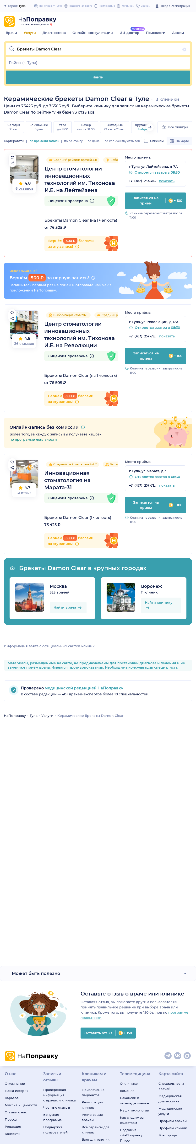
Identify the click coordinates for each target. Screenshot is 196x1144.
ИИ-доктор (129, 33)
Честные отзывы (56, 1107)
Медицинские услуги (170, 1111)
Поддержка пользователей (55, 1129)
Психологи (155, 33)
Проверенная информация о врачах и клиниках (59, 1095)
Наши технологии (134, 1110)
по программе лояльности (33, 439)
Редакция (13, 1126)
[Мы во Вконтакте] (178, 1056)
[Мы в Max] (187, 1056)
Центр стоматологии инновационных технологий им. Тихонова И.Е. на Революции (79, 335)
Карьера (12, 1098)
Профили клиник (172, 1128)
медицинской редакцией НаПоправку (83, 688)
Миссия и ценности (21, 1105)
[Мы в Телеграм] (168, 1056)
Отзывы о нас (16, 1112)
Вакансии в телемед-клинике (134, 1100)
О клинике (129, 1083)
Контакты (12, 1134)
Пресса (11, 1119)
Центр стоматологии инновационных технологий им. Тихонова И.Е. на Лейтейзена (79, 179)
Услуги (30, 33)
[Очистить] (184, 49)
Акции (178, 33)
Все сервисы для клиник (95, 1129)
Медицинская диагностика (170, 1098)
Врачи (11, 33)
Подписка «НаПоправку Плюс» (131, 1135)
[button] (98, 49)
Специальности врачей (171, 1086)
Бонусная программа (52, 1117)
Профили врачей (172, 1121)
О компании (15, 1083)
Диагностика (54, 33)
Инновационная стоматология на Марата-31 (67, 480)
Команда (127, 1091)
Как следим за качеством (132, 1120)
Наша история (16, 1091)
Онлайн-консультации (92, 33)
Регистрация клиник (92, 1104)
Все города (167, 1135)
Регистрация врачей (92, 1117)
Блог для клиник (95, 1139)
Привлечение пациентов (93, 1092)
